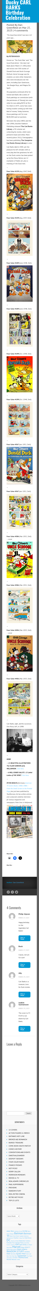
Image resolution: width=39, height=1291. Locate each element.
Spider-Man (21, 1253)
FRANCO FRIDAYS (15, 1165)
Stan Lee (28, 1254)
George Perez (19, 1243)
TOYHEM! (15, 1257)
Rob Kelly (13, 1254)
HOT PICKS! (13, 1168)
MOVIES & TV (14, 1178)
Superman (21, 1255)
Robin (9, 1254)
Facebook (12, 892)
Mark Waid (9, 1247)
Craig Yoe (21, 1238)
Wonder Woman (11, 1259)
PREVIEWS (13, 1188)
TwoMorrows (23, 1257)
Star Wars (14, 1256)
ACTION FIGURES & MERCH (19, 1133)
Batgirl (12, 1234)
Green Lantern (11, 1245)
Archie (24, 1231)
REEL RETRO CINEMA (17, 1194)
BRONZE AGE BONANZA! (18, 1139)
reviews (27, 1252)
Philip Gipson (24, 914)
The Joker (9, 1257)
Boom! (11, 1236)
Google (8, 892)
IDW (17, 1244)
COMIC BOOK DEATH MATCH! (20, 1146)
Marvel (16, 1247)
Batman (18, 1233)
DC (9, 1240)
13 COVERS (13, 1130)
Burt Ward (16, 1236)
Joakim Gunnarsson (24, 1004)
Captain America (24, 1236)
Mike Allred (13, 1249)
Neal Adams (22, 1249)
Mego (22, 1247)
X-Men (18, 1259)
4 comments (21, 30)
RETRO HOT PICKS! (16, 1197)
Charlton (16, 1238)
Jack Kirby (23, 1244)
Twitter (16, 892)
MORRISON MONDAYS (17, 1175)
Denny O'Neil (15, 1241)
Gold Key (26, 1243)
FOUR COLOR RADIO (16, 1162)
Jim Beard (29, 1245)
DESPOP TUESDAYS (16, 1159)
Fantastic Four (11, 1243)
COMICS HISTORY (15, 1149)
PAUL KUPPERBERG (16, 1184)
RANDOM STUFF (15, 1191)
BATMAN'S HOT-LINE (16, 1136)
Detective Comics (24, 1241)
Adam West (10, 1231)
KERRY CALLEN (14, 1171)
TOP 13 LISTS (14, 1200)
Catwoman (10, 1238)
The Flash (29, 1256)
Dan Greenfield (14, 26)
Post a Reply (22, 938)
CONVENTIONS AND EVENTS (19, 1152)
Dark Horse (28, 1238)
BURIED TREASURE (16, 1143)
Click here (20, 768)
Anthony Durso (18, 1231)
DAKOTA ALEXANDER (16, 1155)
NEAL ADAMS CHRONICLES (19, 1181)
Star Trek (9, 1256)
